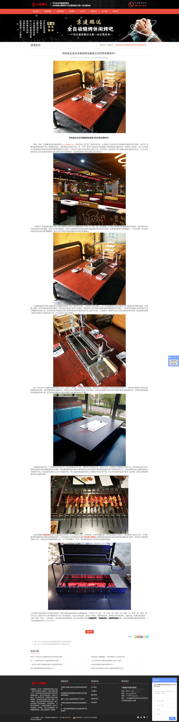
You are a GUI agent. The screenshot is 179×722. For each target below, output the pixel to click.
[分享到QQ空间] (144, 637)
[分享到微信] (135, 637)
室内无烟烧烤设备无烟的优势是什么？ (42, 668)
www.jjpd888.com (68, 144)
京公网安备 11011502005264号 (83, 717)
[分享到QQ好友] (138, 717)
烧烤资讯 (110, 45)
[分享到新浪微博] (138, 637)
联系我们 (125, 681)
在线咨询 (89, 632)
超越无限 (38, 719)
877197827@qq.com (132, 696)
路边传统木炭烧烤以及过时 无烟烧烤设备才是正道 (107, 668)
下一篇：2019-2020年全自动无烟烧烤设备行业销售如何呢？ (51, 644)
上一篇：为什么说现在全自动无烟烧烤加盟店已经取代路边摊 (51, 641)
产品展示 (94, 691)
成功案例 (94, 702)
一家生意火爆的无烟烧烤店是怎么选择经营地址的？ (47, 664)
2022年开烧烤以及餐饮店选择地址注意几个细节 (106, 660)
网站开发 (33, 719)
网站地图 (94, 717)
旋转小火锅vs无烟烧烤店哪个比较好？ (73, 699)
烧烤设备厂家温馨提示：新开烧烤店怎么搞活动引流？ (108, 657)
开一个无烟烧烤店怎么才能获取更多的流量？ (44, 660)
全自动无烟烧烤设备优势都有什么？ (102, 664)
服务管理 (94, 695)
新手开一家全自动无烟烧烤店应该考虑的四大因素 (46, 657)
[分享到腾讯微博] (141, 637)
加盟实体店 (94, 698)
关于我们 (94, 687)
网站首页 (103, 45)
